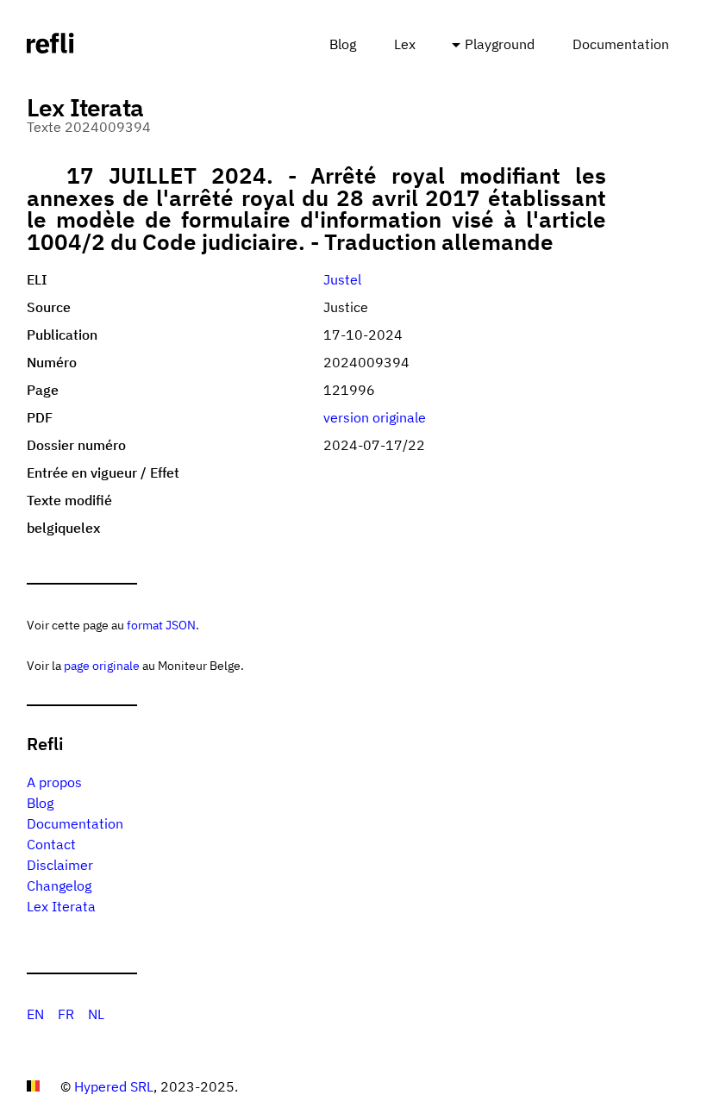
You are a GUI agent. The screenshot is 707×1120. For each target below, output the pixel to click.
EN (35, 1014)
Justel (342, 279)
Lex (405, 44)
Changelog (59, 885)
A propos (54, 782)
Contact (51, 844)
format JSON (161, 624)
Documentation (620, 44)
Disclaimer (60, 864)
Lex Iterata (61, 906)
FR (66, 1014)
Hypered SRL (113, 1086)
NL (96, 1014)
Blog (342, 44)
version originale (374, 417)
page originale (102, 665)
